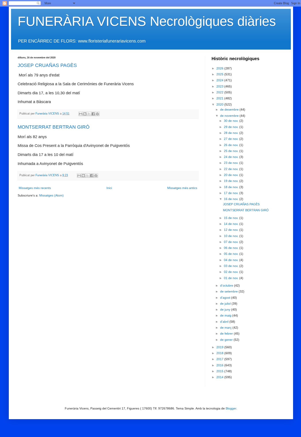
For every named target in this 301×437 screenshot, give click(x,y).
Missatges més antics (182, 188)
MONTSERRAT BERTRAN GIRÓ (53, 127)
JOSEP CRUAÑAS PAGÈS (47, 65)
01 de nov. (231, 278)
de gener (227, 339)
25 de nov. (231, 151)
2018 (220, 353)
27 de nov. (231, 139)
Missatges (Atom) (51, 195)
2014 (220, 377)
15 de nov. (231, 218)
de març (226, 327)
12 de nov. (231, 229)
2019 (220, 347)
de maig (226, 315)
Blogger (231, 408)
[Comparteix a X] (89, 114)
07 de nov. (231, 242)
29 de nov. (231, 127)
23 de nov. (231, 163)
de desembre (230, 109)
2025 (220, 74)
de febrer (227, 333)
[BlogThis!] (85, 114)
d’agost (225, 297)
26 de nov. (231, 145)
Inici (109, 188)
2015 (220, 371)
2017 (220, 359)
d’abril (224, 321)
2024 (220, 80)
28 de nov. (231, 133)
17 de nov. (231, 193)
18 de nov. (231, 187)
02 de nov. (231, 272)
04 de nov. (231, 260)
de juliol (226, 303)
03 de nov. (231, 266)
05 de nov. (231, 254)
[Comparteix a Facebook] (93, 114)
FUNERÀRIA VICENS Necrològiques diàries (147, 21)
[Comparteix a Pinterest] (97, 114)
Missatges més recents (35, 188)
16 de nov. (231, 199)
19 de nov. (231, 181)
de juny (225, 309)
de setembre (229, 291)
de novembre (230, 115)
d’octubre (227, 285)
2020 (220, 104)
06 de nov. (231, 248)
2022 (220, 92)
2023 (220, 86)
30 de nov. (231, 120)
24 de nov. (231, 157)
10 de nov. (231, 236)
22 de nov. (231, 169)
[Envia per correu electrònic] (80, 114)
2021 (220, 98)
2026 (220, 68)
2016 (220, 365)
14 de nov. (231, 224)
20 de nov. (231, 175)
